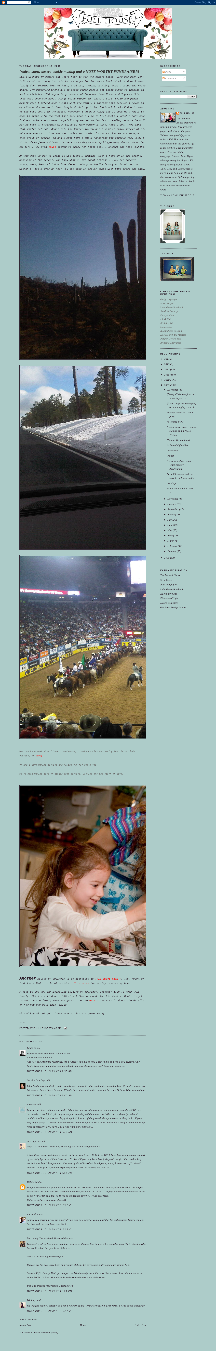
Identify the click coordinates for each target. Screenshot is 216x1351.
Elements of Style (169, 598)
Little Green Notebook (171, 589)
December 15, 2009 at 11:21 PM (49, 1291)
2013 (167, 364)
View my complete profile (177, 195)
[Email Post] (64, 1028)
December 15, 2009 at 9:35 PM (49, 1205)
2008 (167, 557)
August (171, 514)
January (172, 551)
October (172, 504)
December (173, 389)
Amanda (31, 1104)
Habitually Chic (168, 593)
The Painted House (170, 575)
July (169, 519)
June (170, 525)
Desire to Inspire (169, 602)
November (173, 498)
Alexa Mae (32, 1214)
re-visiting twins (175, 421)
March (171, 540)
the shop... (172, 483)
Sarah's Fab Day (36, 1080)
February (172, 545)
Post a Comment (28, 1319)
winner (170, 455)
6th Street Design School (173, 607)
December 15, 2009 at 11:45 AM (49, 1131)
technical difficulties (177, 445)
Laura (30, 1047)
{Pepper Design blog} (178, 439)
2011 (167, 374)
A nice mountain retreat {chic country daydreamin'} (179, 464)
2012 (167, 369)
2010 (167, 379)
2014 (167, 358)
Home (83, 1325)
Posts (168, 71)
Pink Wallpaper (168, 584)
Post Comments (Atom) (46, 1332)
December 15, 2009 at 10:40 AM (50, 1095)
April (170, 535)
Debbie (31, 1181)
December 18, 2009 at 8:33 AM (49, 1310)
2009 (167, 385)
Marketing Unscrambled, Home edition (47, 1238)
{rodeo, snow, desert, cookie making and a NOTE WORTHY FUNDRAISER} (79, 72)
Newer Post (25, 1325)
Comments (170, 78)
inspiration (172, 450)
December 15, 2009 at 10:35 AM (50, 1071)
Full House (187, 113)
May (170, 530)
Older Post (140, 1325)
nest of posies (34, 1141)
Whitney (31, 1300)
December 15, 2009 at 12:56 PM (50, 1172)
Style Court (166, 579)
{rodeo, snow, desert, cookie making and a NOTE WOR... (182, 430)
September (173, 509)
